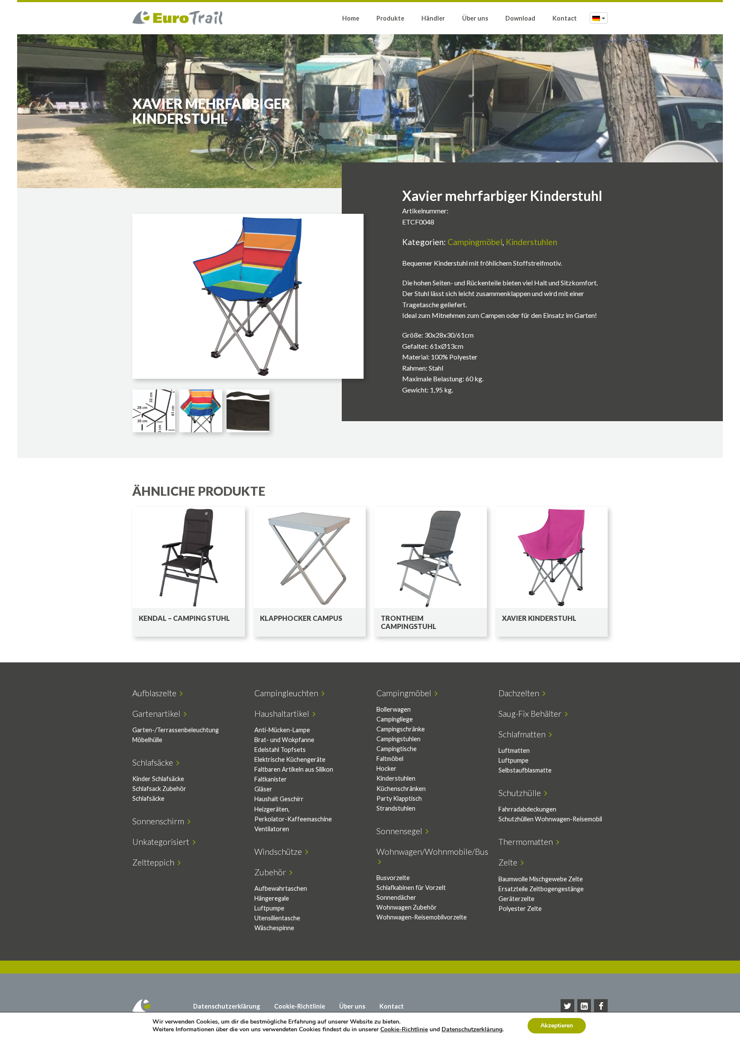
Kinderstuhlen (531, 242)
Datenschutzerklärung (226, 1006)
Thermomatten (527, 842)
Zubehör (271, 872)
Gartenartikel (158, 714)
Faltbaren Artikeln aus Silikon (293, 769)
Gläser (263, 789)
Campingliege (394, 719)
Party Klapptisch (399, 798)
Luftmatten (514, 750)
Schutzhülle (521, 793)
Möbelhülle (147, 739)
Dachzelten (520, 693)
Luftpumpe (513, 760)
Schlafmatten (523, 734)
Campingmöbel (475, 242)
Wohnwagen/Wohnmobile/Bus (432, 856)
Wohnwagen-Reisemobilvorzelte (421, 917)
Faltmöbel (389, 758)
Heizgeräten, (271, 809)
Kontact (564, 18)
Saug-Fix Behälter (531, 714)
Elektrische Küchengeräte (289, 759)
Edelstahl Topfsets (280, 749)
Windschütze (279, 851)
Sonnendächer (396, 897)
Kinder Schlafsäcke (158, 778)
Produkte (390, 18)
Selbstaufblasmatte (525, 770)
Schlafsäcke (154, 762)
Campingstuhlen (398, 739)
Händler (433, 18)
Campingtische (396, 748)
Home (350, 18)
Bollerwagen (393, 709)
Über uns (475, 18)
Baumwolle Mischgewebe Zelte (540, 879)
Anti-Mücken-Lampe (282, 730)
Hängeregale (271, 898)
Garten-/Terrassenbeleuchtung (175, 730)
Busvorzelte (393, 877)
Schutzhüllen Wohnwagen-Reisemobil (550, 819)
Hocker (386, 768)
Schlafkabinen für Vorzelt (411, 887)
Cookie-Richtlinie (299, 1006)
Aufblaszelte (156, 693)
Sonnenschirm (160, 821)
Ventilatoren (271, 828)
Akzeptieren (556, 1025)
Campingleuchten (288, 693)
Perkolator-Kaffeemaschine (293, 819)
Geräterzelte (516, 898)
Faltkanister (270, 779)
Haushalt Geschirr (279, 798)
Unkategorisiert (162, 842)
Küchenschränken (401, 788)
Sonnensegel (401, 831)
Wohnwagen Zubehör (406, 907)
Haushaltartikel (283, 714)
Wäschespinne (274, 927)
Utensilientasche (277, 918)
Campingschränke (400, 729)
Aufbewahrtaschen (280, 888)
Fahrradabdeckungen (527, 809)
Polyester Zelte (520, 908)
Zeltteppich (155, 862)
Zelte (509, 862)
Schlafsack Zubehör (159, 788)
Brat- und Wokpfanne (284, 739)
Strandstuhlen (395, 808)
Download (520, 18)
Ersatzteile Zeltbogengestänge (541, 888)
